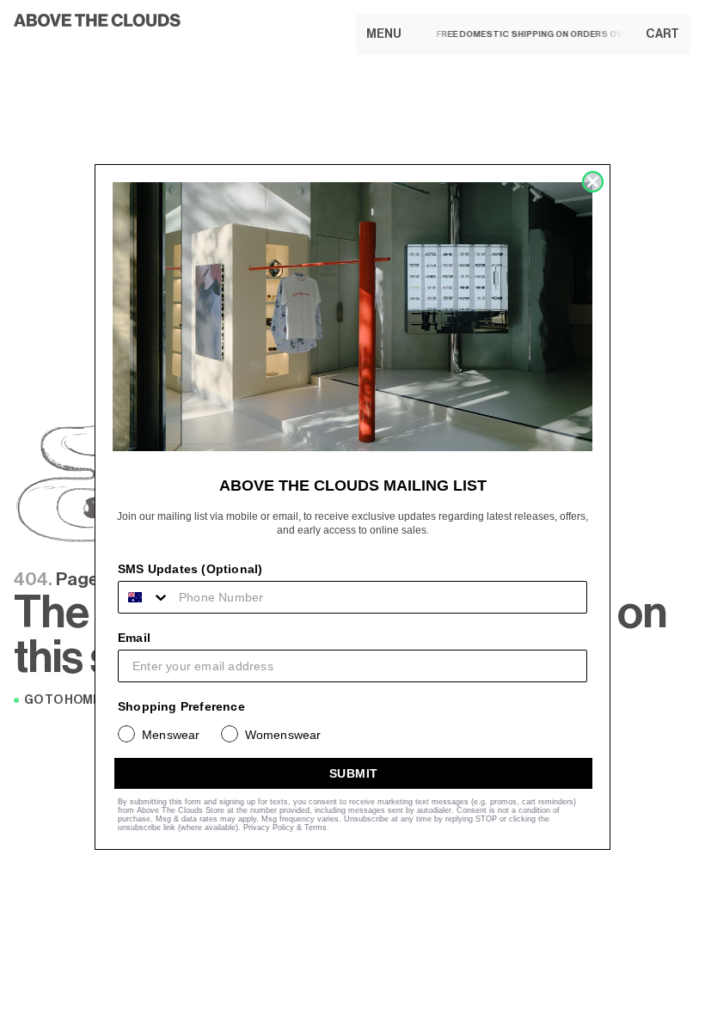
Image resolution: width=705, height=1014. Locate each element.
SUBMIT (353, 773)
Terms (315, 827)
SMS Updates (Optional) (190, 569)
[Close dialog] (593, 181)
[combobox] (144, 597)
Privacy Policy (268, 827)
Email (134, 637)
